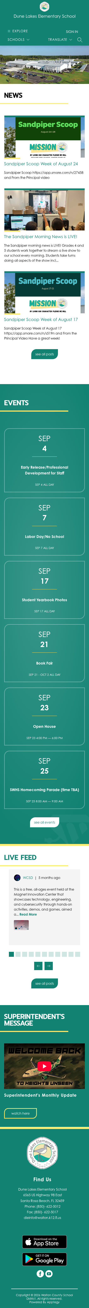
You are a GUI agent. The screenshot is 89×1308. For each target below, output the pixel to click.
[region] (44, 1081)
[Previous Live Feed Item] (38, 966)
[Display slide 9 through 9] (64, 954)
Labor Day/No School (44, 536)
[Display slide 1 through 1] (11, 954)
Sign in (72, 32)
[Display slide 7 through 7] (51, 954)
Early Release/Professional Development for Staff (44, 470)
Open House (44, 726)
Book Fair (44, 663)
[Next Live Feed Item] (48, 966)
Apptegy (53, 1302)
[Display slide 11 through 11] (77, 954)
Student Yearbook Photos (44, 599)
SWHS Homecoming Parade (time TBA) (44, 789)
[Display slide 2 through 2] (18, 954)
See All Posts (44, 354)
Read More (28, 914)
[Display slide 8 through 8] (57, 954)
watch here (20, 1113)
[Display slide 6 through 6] (44, 954)
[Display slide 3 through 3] (24, 954)
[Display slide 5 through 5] (37, 954)
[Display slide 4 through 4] (31, 954)
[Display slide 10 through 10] (71, 954)
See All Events (44, 822)
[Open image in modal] (21, 925)
